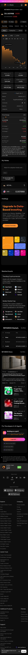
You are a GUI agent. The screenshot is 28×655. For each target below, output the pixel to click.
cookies (7, 650)
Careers (19, 511)
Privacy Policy (24, 616)
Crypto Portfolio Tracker (6, 504)
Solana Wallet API (4, 598)
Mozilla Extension (4, 618)
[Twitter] (25, 103)
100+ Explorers (3, 587)
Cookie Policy (24, 619)
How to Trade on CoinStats (6, 641)
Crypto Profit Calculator (5, 555)
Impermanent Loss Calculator (4, 560)
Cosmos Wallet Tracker (5, 530)
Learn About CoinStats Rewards (5, 644)
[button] (22, 93)
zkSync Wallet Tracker (5, 523)
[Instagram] (7, 478)
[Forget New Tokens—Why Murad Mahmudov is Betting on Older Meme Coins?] (8, 391)
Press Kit (19, 509)
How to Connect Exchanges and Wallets (7, 630)
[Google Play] (19, 490)
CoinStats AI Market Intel (6, 514)
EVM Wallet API (3, 601)
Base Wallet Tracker (5, 534)
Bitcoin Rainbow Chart (5, 565)
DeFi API (2, 603)
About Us (19, 525)
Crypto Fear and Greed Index (5, 571)
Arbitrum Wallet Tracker (5, 525)
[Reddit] (16, 478)
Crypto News (3, 511)
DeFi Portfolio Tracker (5, 518)
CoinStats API (20, 516)
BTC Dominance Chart (5, 580)
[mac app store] (14, 494)
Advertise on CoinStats (22, 514)
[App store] (9, 490)
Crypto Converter (4, 563)
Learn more (21, 1)
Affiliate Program (4, 516)
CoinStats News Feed (22, 523)
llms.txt (1, 594)
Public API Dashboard (22, 521)
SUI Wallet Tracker (4, 544)
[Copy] (22, 93)
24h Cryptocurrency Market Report (6, 577)
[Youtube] (24, 478)
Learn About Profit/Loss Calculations (5, 638)
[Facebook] (14, 483)
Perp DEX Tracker (4, 546)
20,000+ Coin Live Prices (6, 584)
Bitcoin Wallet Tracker (5, 541)
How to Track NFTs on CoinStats (5, 648)
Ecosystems (3, 548)
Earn (1, 507)
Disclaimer (23, 612)
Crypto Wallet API (4, 596)
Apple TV (2, 620)
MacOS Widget (4, 615)
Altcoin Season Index (5, 582)
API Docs (19, 518)
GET (19, 467)
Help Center (3, 627)
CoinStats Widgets (4, 574)
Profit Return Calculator (5, 557)
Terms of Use (24, 614)
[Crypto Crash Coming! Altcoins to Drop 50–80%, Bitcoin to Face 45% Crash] (8, 403)
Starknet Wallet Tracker (5, 521)
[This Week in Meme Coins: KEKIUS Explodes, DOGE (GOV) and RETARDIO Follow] (8, 415)
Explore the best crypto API (17, 434)
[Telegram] (22, 103)
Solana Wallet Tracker (5, 527)
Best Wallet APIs (9, 449)
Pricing (18, 507)
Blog (1, 509)
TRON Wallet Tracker (5, 539)
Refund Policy (24, 621)
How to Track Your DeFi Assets (6, 634)
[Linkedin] (20, 478)
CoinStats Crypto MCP (5, 591)
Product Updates (21, 504)
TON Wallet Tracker (5, 537)
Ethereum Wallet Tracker (6, 532)
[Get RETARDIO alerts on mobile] (16, 22)
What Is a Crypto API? (10, 443)
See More (23, 328)
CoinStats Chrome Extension (4, 612)
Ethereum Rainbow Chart (6, 568)
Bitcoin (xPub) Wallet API (6, 605)
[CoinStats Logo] (8, 5)
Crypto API (13, 439)
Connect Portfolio (10, 225)
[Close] (26, 1)
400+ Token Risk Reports (6, 589)
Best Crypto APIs (9, 446)
